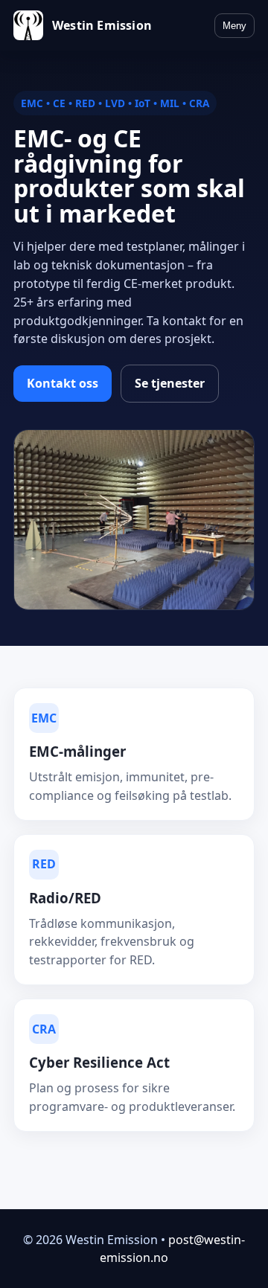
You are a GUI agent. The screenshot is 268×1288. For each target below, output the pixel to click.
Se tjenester (170, 383)
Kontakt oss (62, 383)
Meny (234, 25)
